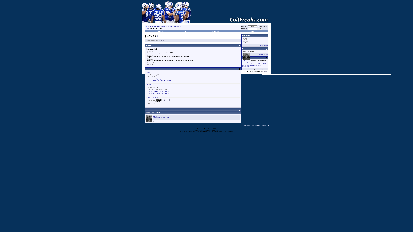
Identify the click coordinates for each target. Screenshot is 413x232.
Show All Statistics (263, 45)
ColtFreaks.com (256, 125)
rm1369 (259, 65)
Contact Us (247, 125)
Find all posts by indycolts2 (156, 79)
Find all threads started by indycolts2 (159, 81)
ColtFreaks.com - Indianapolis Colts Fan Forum (160, 26)
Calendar (251, 31)
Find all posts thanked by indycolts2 (159, 93)
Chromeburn (254, 64)
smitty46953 (245, 66)
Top (268, 125)
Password (244, 28)
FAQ (185, 31)
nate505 (254, 65)
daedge (244, 65)
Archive (264, 125)
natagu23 (249, 65)
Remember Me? (263, 26)
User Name (244, 26)
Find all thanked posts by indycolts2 (159, 91)
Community (215, 31)
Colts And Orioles (161, 117)
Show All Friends (263, 54)
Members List (177, 26)
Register (160, 31)
